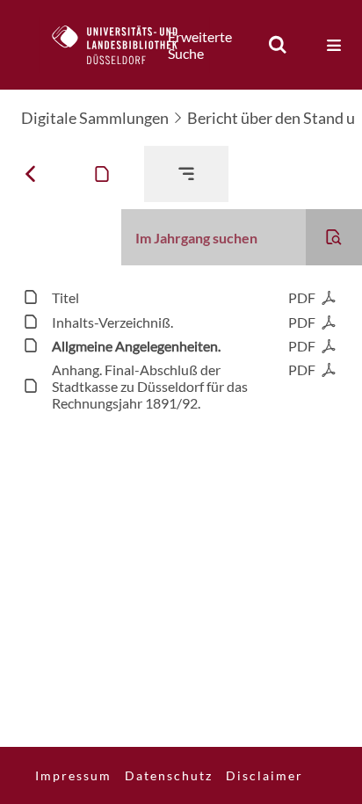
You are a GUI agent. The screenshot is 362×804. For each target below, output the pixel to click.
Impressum (73, 775)
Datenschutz (169, 775)
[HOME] (124, 45)
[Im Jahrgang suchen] (334, 237)
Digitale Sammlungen (95, 117)
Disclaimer (264, 775)
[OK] (278, 45)
